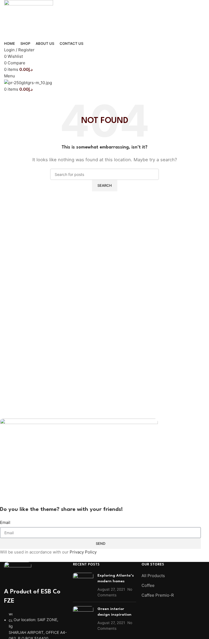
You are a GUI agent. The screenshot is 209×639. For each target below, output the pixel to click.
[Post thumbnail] (83, 585)
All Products (153, 575)
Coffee (148, 585)
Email (5, 522)
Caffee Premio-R (158, 595)
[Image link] (17, 574)
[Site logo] (28, 19)
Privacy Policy (83, 552)
